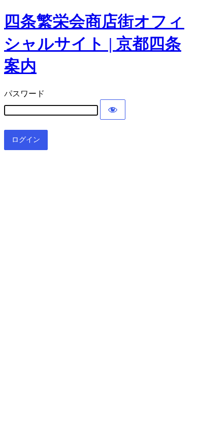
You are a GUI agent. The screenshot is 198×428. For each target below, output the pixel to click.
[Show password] (112, 109)
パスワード (24, 93)
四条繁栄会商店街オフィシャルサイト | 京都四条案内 (94, 43)
